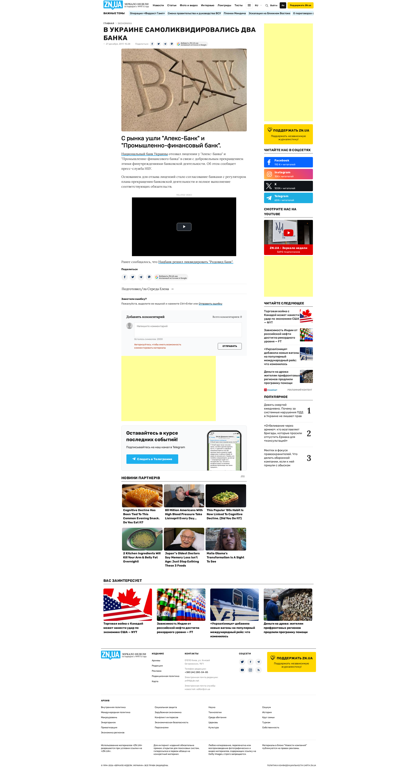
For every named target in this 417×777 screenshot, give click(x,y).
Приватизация (109, 727)
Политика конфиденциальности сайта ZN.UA (291, 765)
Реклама (156, 671)
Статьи (171, 5)
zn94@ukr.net (192, 680)
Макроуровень (109, 717)
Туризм (266, 722)
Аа (283, 5)
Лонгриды (224, 5)
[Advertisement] (168, 388)
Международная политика (115, 712)
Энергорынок (108, 722)
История (267, 712)
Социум (266, 707)
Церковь (213, 722)
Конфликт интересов (166, 717)
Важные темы (114, 13)
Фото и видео (189, 5)
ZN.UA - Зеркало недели (288, 248)
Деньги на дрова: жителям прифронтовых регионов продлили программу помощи (282, 377)
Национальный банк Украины (144, 154)
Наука (211, 707)
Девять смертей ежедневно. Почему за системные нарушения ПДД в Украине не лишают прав (283, 410)
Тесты (239, 5)
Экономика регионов (112, 732)
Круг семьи (268, 717)
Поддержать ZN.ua (300, 5)
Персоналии (162, 727)
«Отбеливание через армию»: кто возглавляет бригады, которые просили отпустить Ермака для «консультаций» (283, 433)
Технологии (215, 712)
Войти (273, 5)
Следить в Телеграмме (154, 459)
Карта (155, 681)
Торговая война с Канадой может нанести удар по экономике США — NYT (281, 316)
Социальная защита (166, 707)
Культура (213, 727)
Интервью (207, 5)
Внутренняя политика (113, 707)
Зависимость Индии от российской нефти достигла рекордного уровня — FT (281, 335)
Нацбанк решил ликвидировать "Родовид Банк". (195, 262)
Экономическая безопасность (171, 722)
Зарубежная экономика (168, 712)
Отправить (230, 346)
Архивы (156, 660)
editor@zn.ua (203, 689)
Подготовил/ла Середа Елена (145, 289)
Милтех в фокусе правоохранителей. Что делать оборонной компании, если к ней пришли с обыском (280, 457)
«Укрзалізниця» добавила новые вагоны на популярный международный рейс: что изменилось (281, 356)
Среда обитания (217, 717)
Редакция (157, 665)
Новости (158, 5)
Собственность (270, 727)
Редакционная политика (165, 676)
